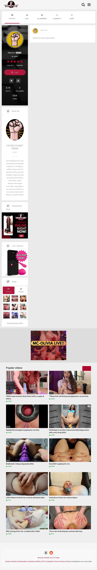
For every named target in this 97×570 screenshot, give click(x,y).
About (68, 561)
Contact (7, 561)
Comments (57, 19)
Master (14, 52)
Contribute (31, 561)
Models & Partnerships (19, 561)
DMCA (38, 561)
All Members (42, 19)
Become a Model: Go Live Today (48, 558)
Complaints (49, 561)
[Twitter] (11, 80)
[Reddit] (18, 80)
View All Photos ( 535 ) (15, 323)
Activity (12, 19)
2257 (43, 561)
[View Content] (11, 5)
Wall (27, 19)
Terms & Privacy (59, 561)
